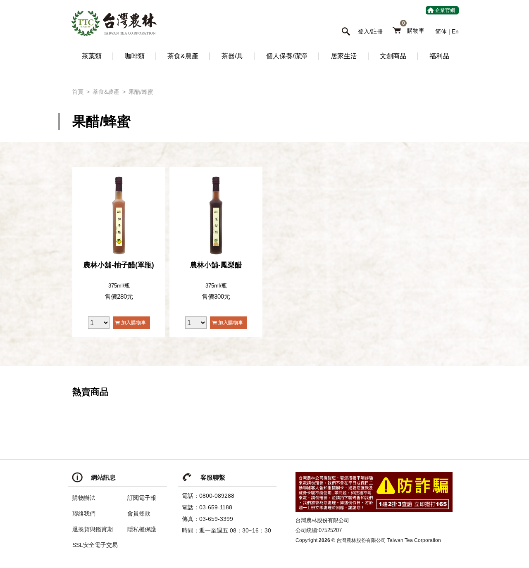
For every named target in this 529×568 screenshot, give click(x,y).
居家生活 (344, 55)
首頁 (77, 91)
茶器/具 (232, 55)
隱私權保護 (141, 529)
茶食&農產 (182, 55)
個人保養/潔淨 (286, 55)
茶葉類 (92, 55)
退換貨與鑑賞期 (92, 529)
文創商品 (393, 55)
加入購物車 (133, 323)
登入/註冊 (370, 31)
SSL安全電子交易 (95, 545)
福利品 (439, 55)
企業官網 (445, 10)
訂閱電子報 (141, 497)
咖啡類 (135, 55)
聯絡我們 (83, 513)
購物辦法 (83, 497)
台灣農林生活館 (113, 23)
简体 (441, 31)
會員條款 (138, 513)
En (455, 31)
